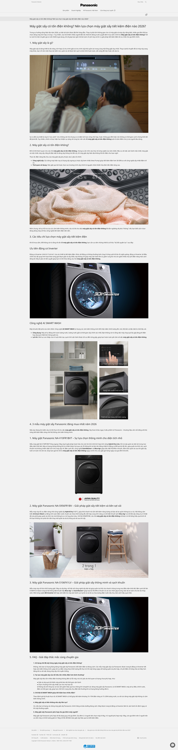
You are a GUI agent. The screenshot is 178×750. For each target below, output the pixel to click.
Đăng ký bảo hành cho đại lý (86, 738)
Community (55, 735)
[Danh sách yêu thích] (146, 15)
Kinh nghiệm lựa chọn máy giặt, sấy (75, 730)
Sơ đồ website (44, 738)
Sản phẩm (34, 730)
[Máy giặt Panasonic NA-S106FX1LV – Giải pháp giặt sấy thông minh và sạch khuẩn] (89, 624)
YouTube (41, 735)
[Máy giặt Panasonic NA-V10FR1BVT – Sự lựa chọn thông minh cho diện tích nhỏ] (89, 478)
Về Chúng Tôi (35, 738)
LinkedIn (63, 735)
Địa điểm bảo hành (100, 738)
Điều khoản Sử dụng (55, 738)
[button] (172, 745)
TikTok (48, 735)
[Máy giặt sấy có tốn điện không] (89, 196)
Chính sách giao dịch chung (70, 738)
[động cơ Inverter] (89, 290)
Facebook (34, 735)
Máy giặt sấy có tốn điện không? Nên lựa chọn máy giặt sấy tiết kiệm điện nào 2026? (108, 730)
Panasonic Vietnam (36, 2)
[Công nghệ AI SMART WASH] (89, 380)
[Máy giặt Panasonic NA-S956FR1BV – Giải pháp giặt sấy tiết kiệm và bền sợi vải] (89, 550)
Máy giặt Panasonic (58, 730)
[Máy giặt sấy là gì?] (89, 94)
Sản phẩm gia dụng (45, 730)
